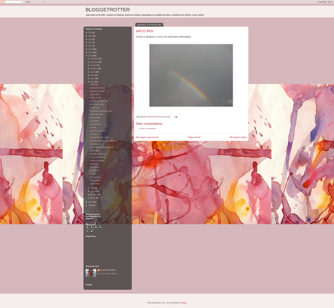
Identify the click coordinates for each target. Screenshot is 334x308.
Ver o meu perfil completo (107, 273)
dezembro (95, 59)
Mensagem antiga (238, 137)
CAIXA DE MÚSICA (97, 157)
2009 (90, 205)
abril (92, 188)
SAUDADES (94, 121)
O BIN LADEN (95, 181)
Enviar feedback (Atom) (196, 144)
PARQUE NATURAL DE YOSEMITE (104, 141)
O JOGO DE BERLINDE (99, 101)
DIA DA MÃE (95, 184)
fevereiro (94, 195)
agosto (93, 72)
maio (93, 82)
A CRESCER (95, 108)
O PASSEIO (94, 167)
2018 (90, 39)
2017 (90, 43)
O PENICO (94, 134)
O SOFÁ (93, 174)
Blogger (183, 303)
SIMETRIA (94, 85)
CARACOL (94, 144)
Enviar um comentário (147, 128)
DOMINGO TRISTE (97, 91)
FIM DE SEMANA (97, 161)
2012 (90, 52)
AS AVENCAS (95, 177)
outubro (94, 65)
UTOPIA (93, 128)
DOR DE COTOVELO (98, 154)
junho (93, 78)
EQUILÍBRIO (95, 95)
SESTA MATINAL (96, 114)
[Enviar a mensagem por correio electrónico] (176, 117)
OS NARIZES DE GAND (99, 137)
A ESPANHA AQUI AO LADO (101, 111)
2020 (90, 36)
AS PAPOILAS (95, 124)
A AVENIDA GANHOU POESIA (102, 147)
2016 (90, 46)
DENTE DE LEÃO (97, 104)
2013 (90, 49)
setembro (94, 69)
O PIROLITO (95, 171)
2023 (90, 33)
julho (93, 75)
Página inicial (194, 137)
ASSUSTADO (95, 118)
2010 (90, 202)
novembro (95, 62)
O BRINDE (94, 164)
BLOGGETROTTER (108, 9)
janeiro (93, 198)
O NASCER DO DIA (97, 88)
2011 (90, 56)
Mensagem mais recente (147, 137)
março (93, 191)
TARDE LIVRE (95, 98)
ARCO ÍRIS (94, 151)
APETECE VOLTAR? (98, 131)
